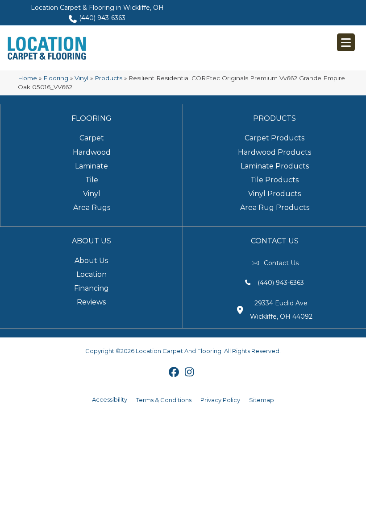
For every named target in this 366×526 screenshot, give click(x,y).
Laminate (91, 166)
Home (27, 78)
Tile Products (274, 180)
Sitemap (261, 399)
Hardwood (92, 152)
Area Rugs (91, 207)
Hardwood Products (274, 152)
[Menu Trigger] (346, 42)
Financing (91, 288)
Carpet (91, 138)
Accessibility (109, 399)
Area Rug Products (274, 207)
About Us (91, 260)
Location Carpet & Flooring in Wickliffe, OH (97, 8)
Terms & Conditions (163, 399)
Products (108, 78)
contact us (281, 263)
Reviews (91, 302)
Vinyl (81, 78)
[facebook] (173, 372)
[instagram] (189, 372)
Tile (91, 180)
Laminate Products (275, 166)
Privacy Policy (220, 399)
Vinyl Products (274, 193)
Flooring (55, 78)
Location (91, 274)
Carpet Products (274, 138)
